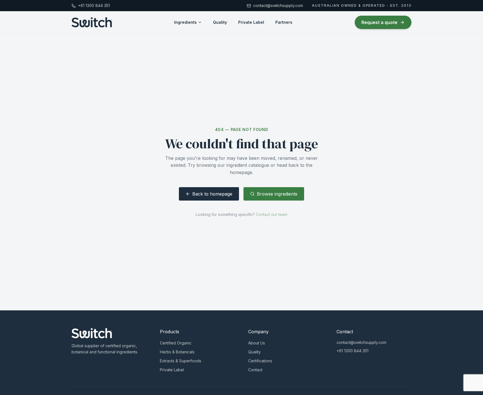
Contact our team (271, 214)
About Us (256, 343)
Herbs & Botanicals (177, 351)
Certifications (260, 360)
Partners (283, 22)
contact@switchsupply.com (361, 342)
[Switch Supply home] (92, 22)
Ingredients (185, 22)
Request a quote (379, 22)
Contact (255, 369)
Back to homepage (212, 194)
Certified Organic (175, 343)
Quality (220, 22)
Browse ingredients (277, 194)
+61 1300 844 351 (352, 350)
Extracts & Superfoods (180, 360)
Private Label (251, 22)
